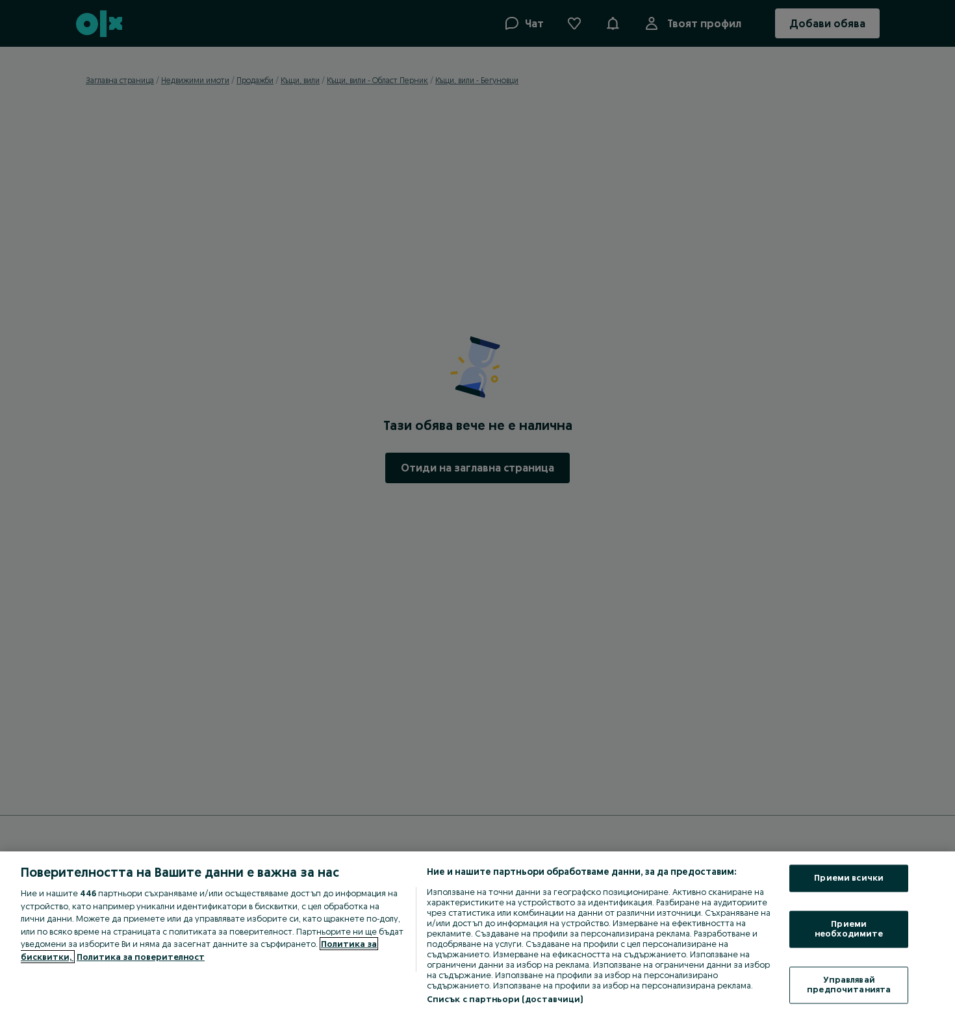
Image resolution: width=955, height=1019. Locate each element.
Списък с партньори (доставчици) (505, 999)
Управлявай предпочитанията (849, 984)
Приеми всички (849, 878)
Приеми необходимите (849, 928)
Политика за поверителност (141, 956)
